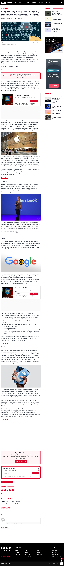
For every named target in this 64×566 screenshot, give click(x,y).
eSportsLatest (5, 556)
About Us (54, 550)
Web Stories (40, 554)
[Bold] (7, 523)
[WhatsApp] (7, 490)
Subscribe (35, 473)
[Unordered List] (16, 523)
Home (2, 8)
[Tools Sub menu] (49, 2)
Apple (20, 2)
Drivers (38, 552)
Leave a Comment (8, 482)
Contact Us (55, 552)
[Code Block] (20, 523)
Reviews (27, 552)
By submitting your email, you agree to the (18, 476)
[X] (5, 490)
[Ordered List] (14, 523)
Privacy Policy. (28, 476)
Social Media (28, 557)
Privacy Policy (56, 554)
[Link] (21, 523)
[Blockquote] (18, 523)
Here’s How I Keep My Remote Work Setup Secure (56, 106)
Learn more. (13, 44)
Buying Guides (40, 557)
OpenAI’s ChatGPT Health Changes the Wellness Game (57, 112)
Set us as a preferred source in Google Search (14, 75)
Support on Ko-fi (21, 461)
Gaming (41, 2)
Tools (47, 2)
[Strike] (13, 523)
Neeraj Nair (19, 18)
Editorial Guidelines (57, 557)
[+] (25, 522)
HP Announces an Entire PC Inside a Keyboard (56, 117)
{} (23, 522)
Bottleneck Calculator (54, 563)
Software (39, 550)
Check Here (4, 343)
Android (27, 2)
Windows (34, 2)
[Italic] (9, 523)
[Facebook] (2, 490)
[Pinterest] (10, 490)
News (15, 2)
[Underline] (11, 523)
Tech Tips (27, 554)
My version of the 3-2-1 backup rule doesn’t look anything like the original (57, 99)
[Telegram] (13, 490)
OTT (26, 550)
